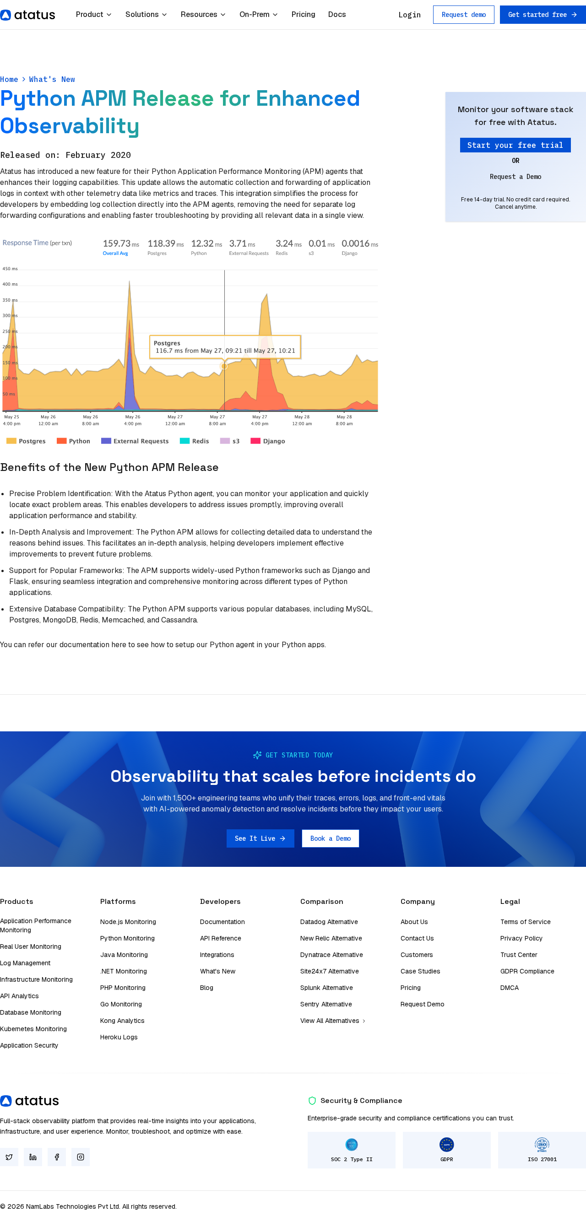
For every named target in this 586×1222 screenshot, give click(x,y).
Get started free (537, 15)
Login (409, 14)
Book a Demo (330, 838)
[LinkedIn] (33, 1157)
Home (9, 79)
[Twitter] (9, 1157)
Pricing (303, 14)
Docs (337, 14)
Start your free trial (515, 145)
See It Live (255, 838)
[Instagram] (80, 1157)
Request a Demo (515, 177)
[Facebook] (57, 1157)
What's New (52, 79)
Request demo (464, 15)
